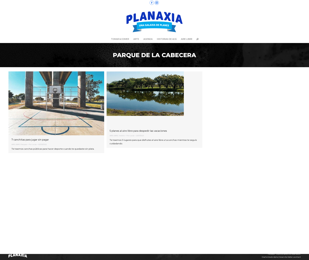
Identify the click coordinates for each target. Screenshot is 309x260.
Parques (24, 144)
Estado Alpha (273, 257)
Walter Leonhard (294, 257)
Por (32, 144)
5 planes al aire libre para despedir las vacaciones (138, 130)
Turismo (122, 136)
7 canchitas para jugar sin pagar (30, 139)
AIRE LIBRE (15, 144)
